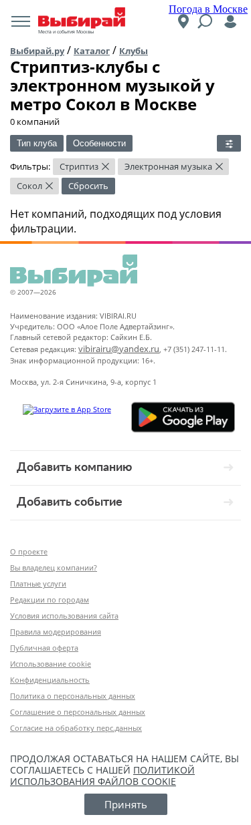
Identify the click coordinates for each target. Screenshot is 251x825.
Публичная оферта (44, 648)
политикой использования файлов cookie (102, 776)
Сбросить (88, 186)
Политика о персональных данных (72, 696)
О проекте (29, 551)
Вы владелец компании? (53, 567)
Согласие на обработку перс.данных (76, 728)
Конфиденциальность (50, 680)
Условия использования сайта (64, 616)
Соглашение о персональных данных (77, 712)
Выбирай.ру (37, 51)
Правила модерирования (55, 632)
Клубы (133, 51)
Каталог (92, 51)
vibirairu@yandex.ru (118, 349)
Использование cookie (50, 664)
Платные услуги (38, 584)
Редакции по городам (49, 600)
